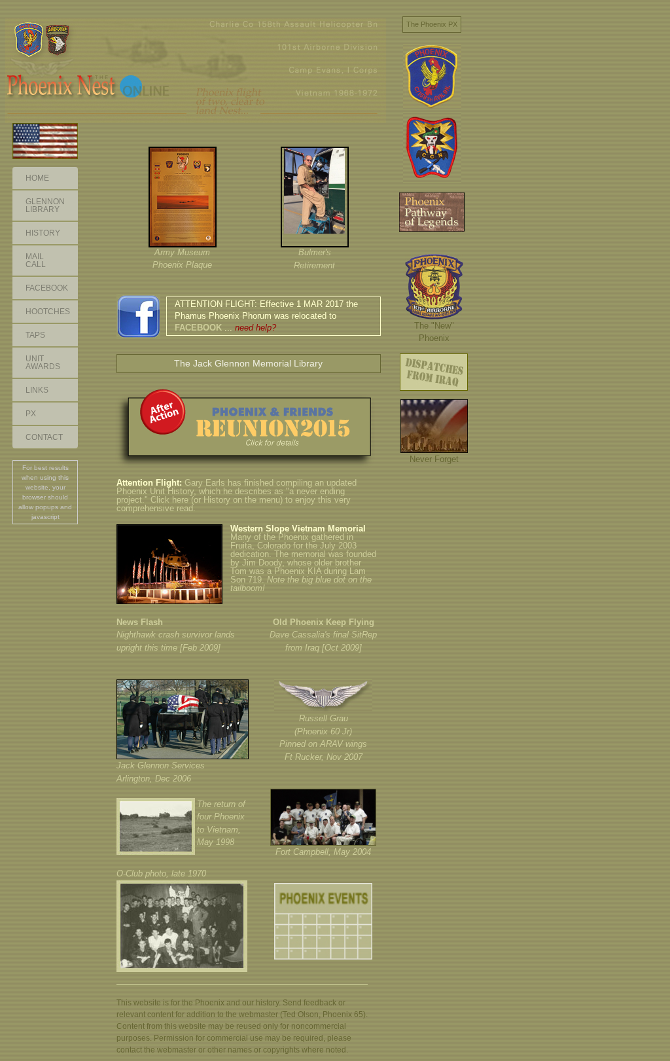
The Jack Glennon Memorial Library (248, 363)
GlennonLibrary (45, 205)
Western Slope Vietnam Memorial (298, 528)
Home (37, 178)
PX (31, 413)
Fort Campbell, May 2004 (323, 852)
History (43, 233)
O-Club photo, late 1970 (161, 873)
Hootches (48, 311)
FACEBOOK (198, 328)
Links (37, 390)
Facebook (47, 288)
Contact (44, 437)
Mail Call (36, 260)
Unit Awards (43, 362)
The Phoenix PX (431, 24)
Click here (169, 500)
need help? (255, 328)
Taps (35, 335)
